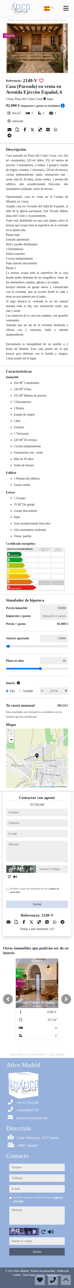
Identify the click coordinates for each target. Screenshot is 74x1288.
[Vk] (48, 130)
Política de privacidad (43, 1270)
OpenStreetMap (47, 786)
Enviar (37, 904)
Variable (28, 691)
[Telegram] (9, 135)
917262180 (37, 804)
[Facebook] (25, 130)
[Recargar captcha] (9, 877)
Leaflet (32, 786)
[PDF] (18, 130)
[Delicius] (40, 130)
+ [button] (11, 733)
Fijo (12, 691)
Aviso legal (29, 1274)
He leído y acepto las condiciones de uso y (34, 890)
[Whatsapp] (55, 130)
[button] (8, 999)
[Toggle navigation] (66, 8)
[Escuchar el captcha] (15, 877)
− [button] (11, 739)
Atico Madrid (21, 1270)
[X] (32, 130)
